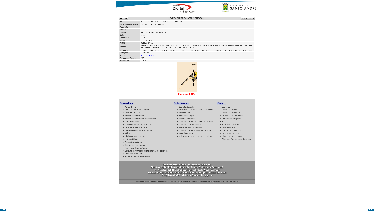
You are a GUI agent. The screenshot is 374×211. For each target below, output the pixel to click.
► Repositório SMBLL (185, 133)
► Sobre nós (224, 107)
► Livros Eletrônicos (131, 122)
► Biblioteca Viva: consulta (134, 136)
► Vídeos (126, 133)
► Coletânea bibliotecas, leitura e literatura (195, 122)
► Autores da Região (185, 116)
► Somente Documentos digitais (136, 110)
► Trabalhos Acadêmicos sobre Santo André (195, 110)
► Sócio (222, 122)
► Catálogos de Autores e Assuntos (137, 125)
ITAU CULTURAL (147, 56)
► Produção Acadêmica (132, 142)
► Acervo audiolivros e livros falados (137, 130)
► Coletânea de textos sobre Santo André (194, 130)
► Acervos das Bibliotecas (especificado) (139, 119)
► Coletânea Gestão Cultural (189, 125)
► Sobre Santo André (185, 107)
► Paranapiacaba (184, 113)
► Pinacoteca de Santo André (135, 148)
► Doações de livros (227, 127)
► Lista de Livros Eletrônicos (231, 116)
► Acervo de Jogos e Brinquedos (190, 127)
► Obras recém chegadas (230, 119)
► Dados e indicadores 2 (229, 113)
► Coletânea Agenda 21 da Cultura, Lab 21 (194, 136)
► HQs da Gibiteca (130, 139)
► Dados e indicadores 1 (229, 110)
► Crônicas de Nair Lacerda (134, 145)
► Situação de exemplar (229, 133)
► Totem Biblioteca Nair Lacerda (136, 157)
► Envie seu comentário (229, 125)
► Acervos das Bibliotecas (133, 116)
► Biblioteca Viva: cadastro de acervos (235, 139)
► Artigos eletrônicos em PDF (135, 127)
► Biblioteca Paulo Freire (133, 154)
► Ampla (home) (130, 107)
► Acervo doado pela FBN (230, 130)
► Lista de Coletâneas (186, 119)
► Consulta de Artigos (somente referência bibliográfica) (146, 151)
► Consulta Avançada (132, 113)
